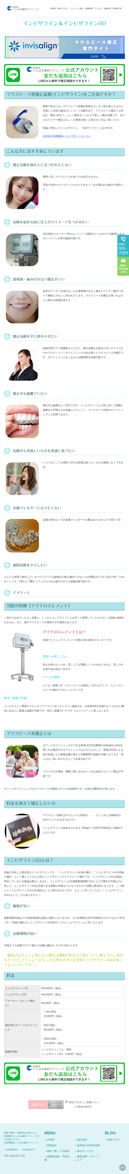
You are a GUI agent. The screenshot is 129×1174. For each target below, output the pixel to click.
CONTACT (29, 1149)
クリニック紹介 (77, 8)
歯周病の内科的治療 (88, 1145)
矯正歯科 (82, 1139)
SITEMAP (12, 1149)
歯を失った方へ (86, 1151)
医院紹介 (52, 1145)
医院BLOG (117, 8)
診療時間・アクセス (93, 8)
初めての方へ (63, 8)
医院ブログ (113, 1139)
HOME (53, 8)
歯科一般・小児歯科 (58, 1151)
